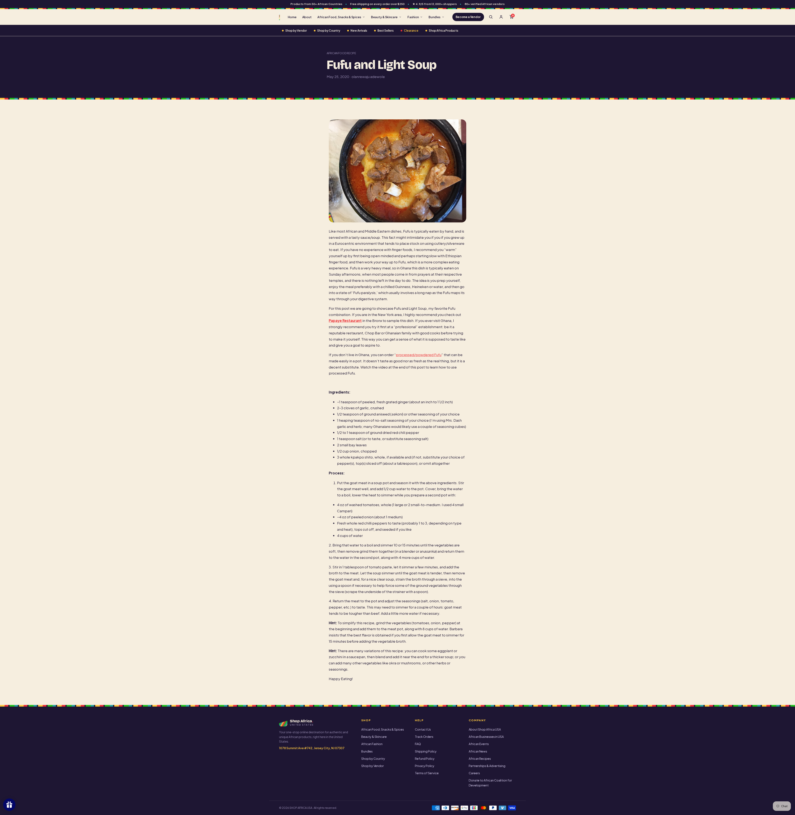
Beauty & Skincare (384, 17)
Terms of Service (427, 773)
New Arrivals (359, 30)
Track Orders (424, 736)
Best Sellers (385, 30)
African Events (479, 744)
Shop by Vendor (296, 30)
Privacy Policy (424, 766)
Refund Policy (425, 758)
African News (478, 751)
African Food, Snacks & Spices (339, 17)
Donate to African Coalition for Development (490, 782)
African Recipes (480, 758)
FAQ (418, 744)
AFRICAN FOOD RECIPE (341, 53)
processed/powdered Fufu (418, 354)
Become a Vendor (468, 17)
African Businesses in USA (486, 736)
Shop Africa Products (443, 30)
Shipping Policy (426, 751)
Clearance (411, 30)
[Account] (501, 17)
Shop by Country (328, 30)
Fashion (413, 17)
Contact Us (423, 729)
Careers (474, 773)
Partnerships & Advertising (487, 766)
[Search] (490, 17)
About (307, 17)
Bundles (434, 17)
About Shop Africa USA (485, 729)
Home (292, 17)
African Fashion (372, 744)
